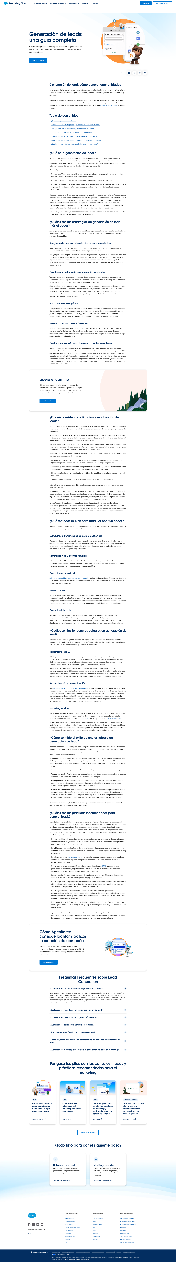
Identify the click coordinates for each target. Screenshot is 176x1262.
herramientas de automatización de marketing (70, 688)
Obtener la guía (37, 1119)
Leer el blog (67, 1119)
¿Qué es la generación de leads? (63, 121)
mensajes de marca (75, 857)
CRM (104, 866)
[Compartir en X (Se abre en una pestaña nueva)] (134, 73)
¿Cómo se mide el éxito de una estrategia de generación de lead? (76, 140)
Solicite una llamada (60, 1180)
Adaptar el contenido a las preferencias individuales (69, 578)
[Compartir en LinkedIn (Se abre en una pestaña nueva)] (129, 73)
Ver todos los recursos (88, 1132)
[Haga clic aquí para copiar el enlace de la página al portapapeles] (145, 73)
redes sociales (82, 718)
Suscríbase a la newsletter (103, 1180)
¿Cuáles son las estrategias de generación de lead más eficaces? (75, 125)
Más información (38, 60)
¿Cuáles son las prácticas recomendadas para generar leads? (74, 144)
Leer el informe (128, 1119)
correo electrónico (115, 718)
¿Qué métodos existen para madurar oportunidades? (71, 132)
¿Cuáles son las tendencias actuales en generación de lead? (74, 136)
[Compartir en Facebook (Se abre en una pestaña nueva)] (139, 73)
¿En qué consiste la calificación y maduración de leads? (72, 129)
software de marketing (108, 105)
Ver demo (96, 1119)
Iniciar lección (48, 401)
